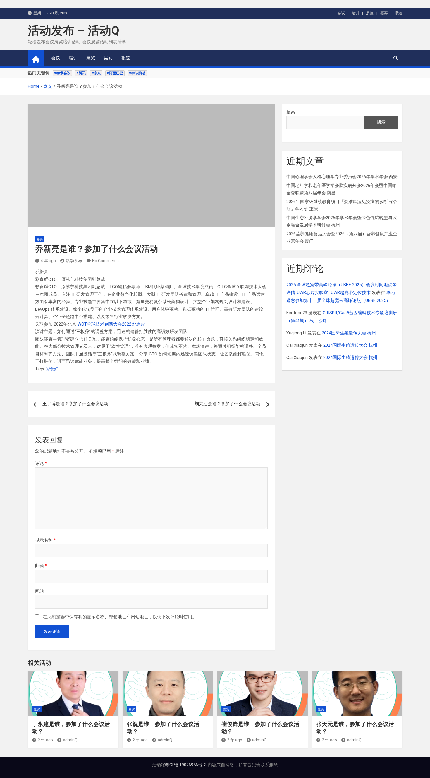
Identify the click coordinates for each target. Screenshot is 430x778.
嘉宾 (384, 13)
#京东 (96, 73)
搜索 (290, 111)
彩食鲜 (52, 369)
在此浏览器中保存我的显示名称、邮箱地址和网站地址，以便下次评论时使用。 (120, 616)
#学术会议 (62, 73)
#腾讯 (81, 73)
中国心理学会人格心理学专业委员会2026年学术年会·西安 (342, 176)
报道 (398, 13)
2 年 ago (45, 740)
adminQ (70, 740)
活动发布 (74, 260)
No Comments (105, 260)
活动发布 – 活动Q (73, 30)
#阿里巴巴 (115, 73)
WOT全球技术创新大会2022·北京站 (111, 324)
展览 (370, 13)
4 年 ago (48, 260)
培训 (355, 13)
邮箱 (41, 565)
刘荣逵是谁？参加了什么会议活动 (227, 403)
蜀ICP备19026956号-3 (185, 764)
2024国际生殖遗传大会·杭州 (349, 333)
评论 (41, 463)
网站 (39, 591)
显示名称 (45, 540)
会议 (341, 13)
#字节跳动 (137, 73)
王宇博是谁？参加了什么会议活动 (75, 403)
